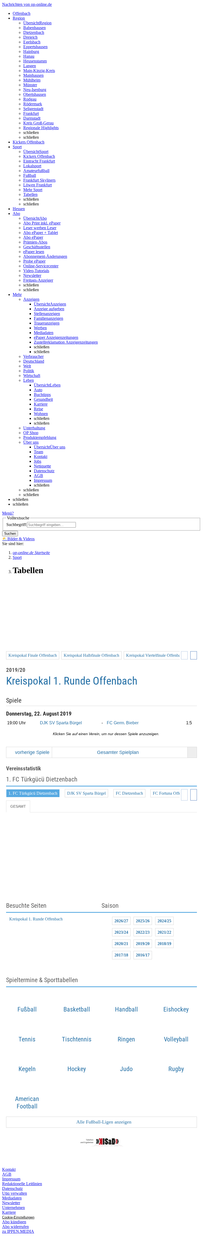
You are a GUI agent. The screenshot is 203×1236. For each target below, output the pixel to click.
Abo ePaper (33, 237)
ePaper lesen (33, 251)
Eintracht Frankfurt (39, 161)
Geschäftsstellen (36, 247)
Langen (29, 66)
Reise (38, 409)
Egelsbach (31, 42)
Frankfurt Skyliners (39, 180)
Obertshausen (34, 94)
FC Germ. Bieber (123, 723)
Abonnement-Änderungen (45, 256)
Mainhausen (33, 75)
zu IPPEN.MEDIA (18, 1231)
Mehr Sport (32, 189)
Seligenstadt (33, 108)
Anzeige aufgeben (49, 309)
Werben (40, 328)
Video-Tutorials (36, 270)
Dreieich (30, 37)
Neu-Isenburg (34, 89)
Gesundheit (43, 399)
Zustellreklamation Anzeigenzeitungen (66, 342)
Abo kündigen (14, 1222)
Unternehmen (13, 1207)
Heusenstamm (35, 61)
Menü (7, 513)
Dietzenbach (33, 32)
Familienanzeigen (48, 318)
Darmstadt (31, 118)
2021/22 (164, 932)
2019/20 (143, 943)
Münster (30, 85)
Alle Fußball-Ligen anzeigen (103, 1122)
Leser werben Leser (39, 228)
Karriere (41, 404)
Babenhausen (34, 27)
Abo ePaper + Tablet (40, 232)
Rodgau (29, 99)
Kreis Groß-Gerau (38, 123)
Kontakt (40, 456)
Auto (38, 390)
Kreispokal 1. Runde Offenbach (36, 919)
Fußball (29, 175)
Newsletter (32, 275)
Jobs (37, 461)
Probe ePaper (34, 261)
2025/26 (143, 920)
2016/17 (143, 955)
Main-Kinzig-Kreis (39, 70)
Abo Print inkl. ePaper (42, 223)
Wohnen (41, 413)
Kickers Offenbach (39, 156)
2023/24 (121, 932)
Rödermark (32, 104)
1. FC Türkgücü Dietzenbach (32, 793)
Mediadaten (43, 332)
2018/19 (164, 943)
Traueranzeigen (46, 323)
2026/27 (121, 920)
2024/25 (164, 920)
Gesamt (18, 806)
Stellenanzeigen (47, 313)
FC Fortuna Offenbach (172, 793)
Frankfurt (31, 113)
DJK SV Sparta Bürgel (61, 723)
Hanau (28, 56)
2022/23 (143, 932)
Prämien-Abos (35, 242)
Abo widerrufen (15, 1226)
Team (38, 452)
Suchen (10, 534)
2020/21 (121, 943)
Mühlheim (31, 80)
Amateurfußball (36, 170)
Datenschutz (44, 471)
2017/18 (121, 955)
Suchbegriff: (16, 524)
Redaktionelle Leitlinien (22, 1183)
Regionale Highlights (41, 127)
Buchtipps (42, 394)
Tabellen (30, 194)
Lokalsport (32, 166)
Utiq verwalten (14, 1193)
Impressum (43, 480)
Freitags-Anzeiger (38, 280)
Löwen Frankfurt (37, 185)
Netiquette (42, 466)
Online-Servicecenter (40, 266)
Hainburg (31, 51)
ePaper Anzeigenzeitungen (56, 337)
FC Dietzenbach (129, 793)
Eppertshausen (35, 46)
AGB (38, 475)
